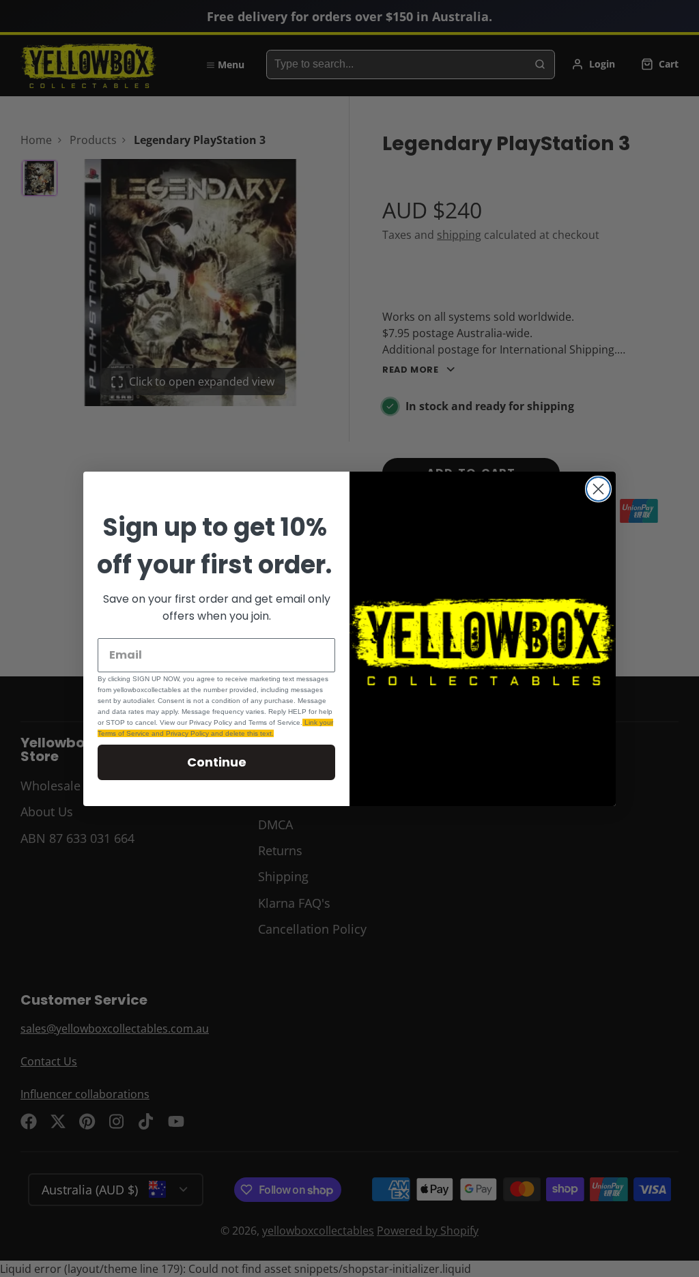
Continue (216, 762)
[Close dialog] (598, 489)
